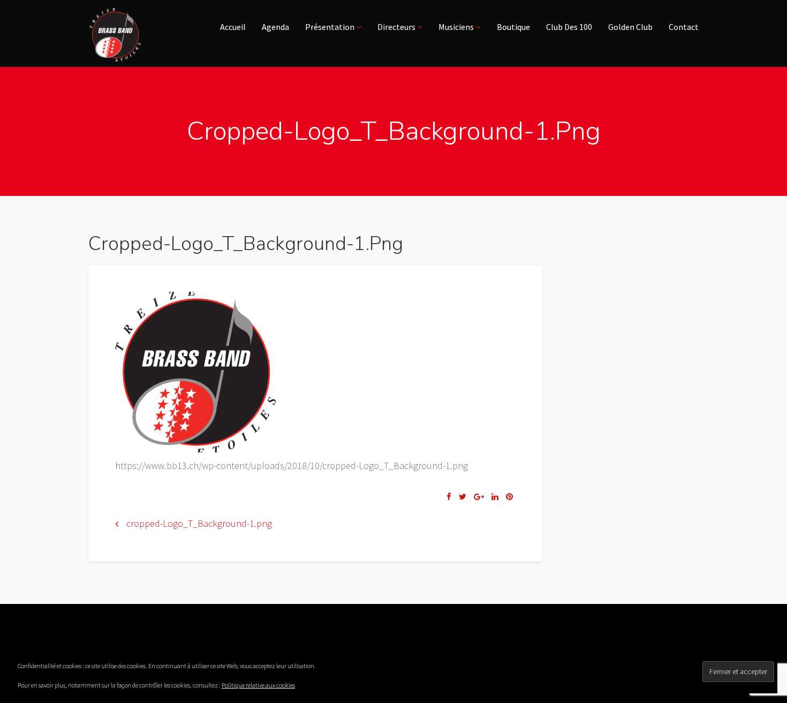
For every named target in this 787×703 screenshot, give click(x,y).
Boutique (513, 26)
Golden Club (630, 26)
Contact (684, 26)
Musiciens (456, 26)
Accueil (233, 26)
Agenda (275, 26)
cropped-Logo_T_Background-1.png (199, 523)
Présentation (330, 26)
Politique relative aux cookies (258, 685)
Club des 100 (569, 26)
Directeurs (397, 26)
